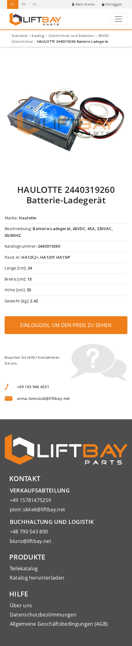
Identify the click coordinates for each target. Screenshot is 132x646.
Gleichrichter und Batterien (71, 35)
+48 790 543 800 (29, 531)
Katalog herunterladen (37, 577)
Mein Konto (85, 4)
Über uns (21, 605)
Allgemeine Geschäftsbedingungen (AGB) (59, 623)
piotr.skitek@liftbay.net (37, 509)
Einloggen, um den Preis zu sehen (65, 325)
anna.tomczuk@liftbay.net (43, 398)
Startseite (19, 35)
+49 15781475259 (30, 500)
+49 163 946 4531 (33, 386)
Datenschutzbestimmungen (43, 614)
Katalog (38, 35)
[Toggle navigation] (118, 19)
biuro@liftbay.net (30, 541)
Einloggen (114, 4)
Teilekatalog (24, 568)
